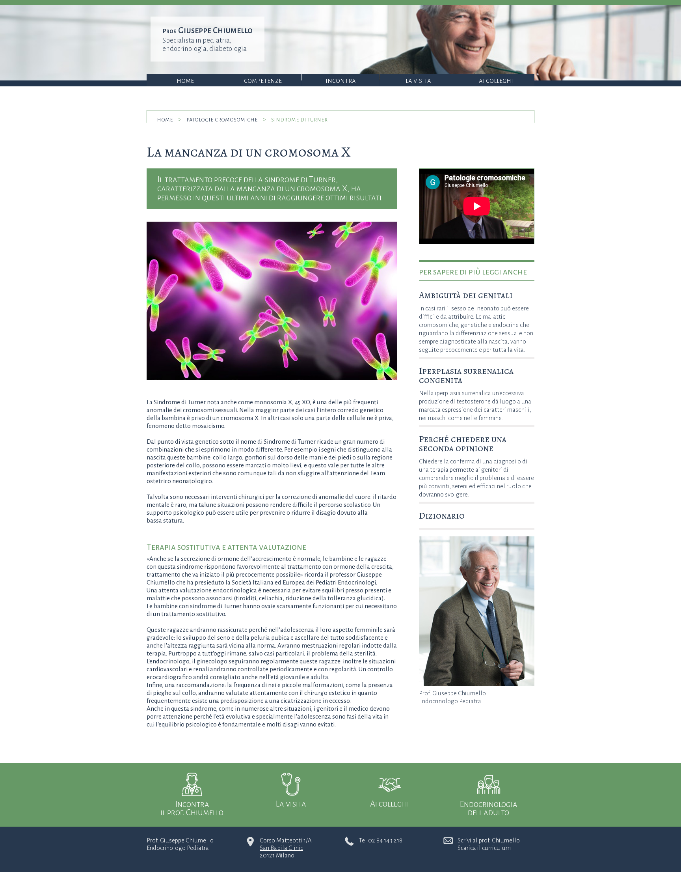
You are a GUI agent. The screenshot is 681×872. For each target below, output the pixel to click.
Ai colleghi (496, 80)
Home (185, 80)
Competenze (263, 80)
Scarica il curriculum (484, 847)
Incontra (341, 80)
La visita (418, 80)
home (165, 119)
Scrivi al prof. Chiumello (489, 840)
